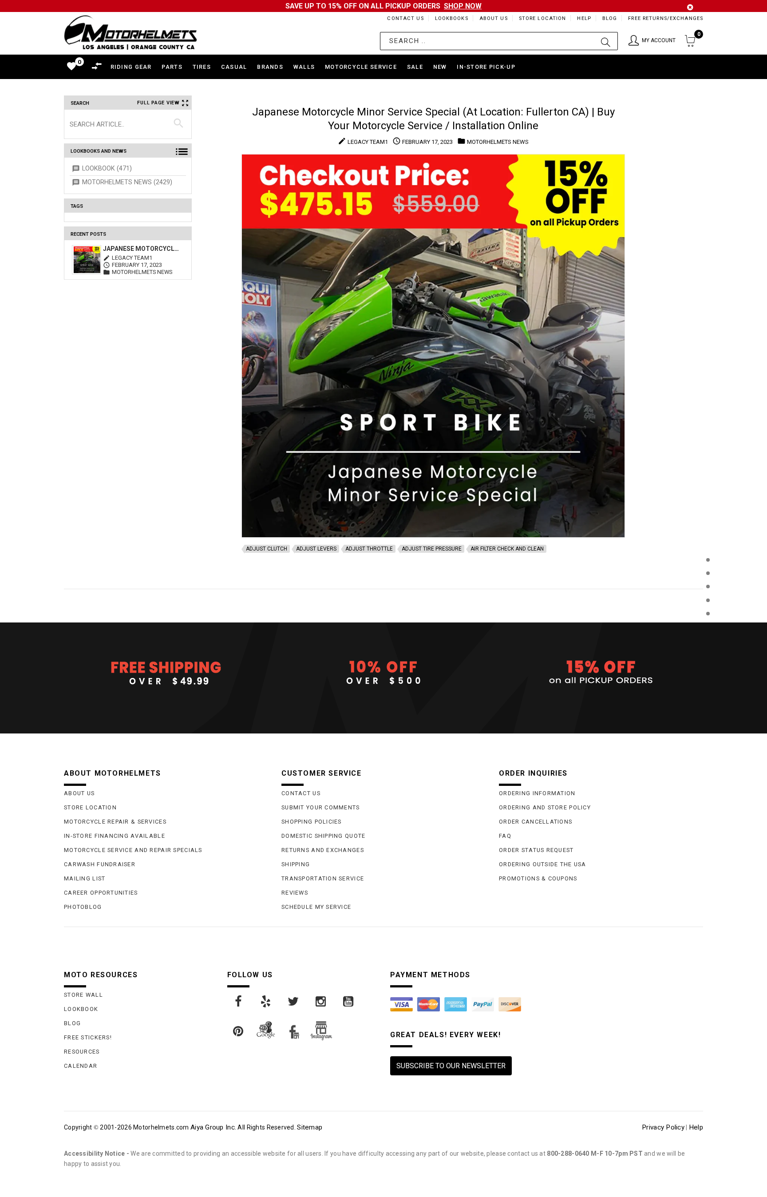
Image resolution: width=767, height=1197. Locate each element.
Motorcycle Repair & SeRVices (115, 821)
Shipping (295, 864)
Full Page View (158, 103)
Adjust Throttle (369, 549)
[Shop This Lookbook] (708, 569)
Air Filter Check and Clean (507, 549)
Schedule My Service (316, 907)
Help (584, 18)
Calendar (80, 1065)
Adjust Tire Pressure (432, 549)
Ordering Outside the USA (542, 864)
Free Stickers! (88, 1037)
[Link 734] (348, 1001)
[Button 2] (605, 41)
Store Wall (83, 994)
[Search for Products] (708, 628)
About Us (493, 18)
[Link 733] (321, 1001)
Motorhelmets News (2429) (127, 182)
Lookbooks (451, 18)
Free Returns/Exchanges (665, 18)
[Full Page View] (708, 540)
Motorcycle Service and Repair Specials (133, 850)
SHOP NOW (463, 6)
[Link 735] (238, 1031)
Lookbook (81, 1009)
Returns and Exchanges (322, 850)
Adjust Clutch (266, 549)
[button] (652, 41)
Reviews (294, 892)
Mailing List (84, 878)
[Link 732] (293, 1001)
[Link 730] (238, 1001)
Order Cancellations (535, 821)
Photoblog (83, 907)
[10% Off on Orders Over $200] (383, 672)
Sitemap (309, 1127)
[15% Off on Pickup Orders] (601, 672)
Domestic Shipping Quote (323, 835)
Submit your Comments (320, 807)
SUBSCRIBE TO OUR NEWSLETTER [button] (451, 1066)
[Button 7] (178, 124)
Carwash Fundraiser (99, 864)
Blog (609, 18)
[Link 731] (266, 1001)
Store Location (542, 18)
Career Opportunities (101, 892)
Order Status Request (536, 850)
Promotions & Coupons (538, 878)
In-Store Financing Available (114, 835)
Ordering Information (537, 793)
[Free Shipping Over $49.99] (166, 672)
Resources (82, 1051)
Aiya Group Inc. (213, 1127)
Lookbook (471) (107, 168)
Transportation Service (322, 878)
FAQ (505, 835)
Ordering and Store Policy (545, 807)
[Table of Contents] (708, 657)
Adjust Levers (316, 549)
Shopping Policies (311, 821)
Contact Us (405, 18)
